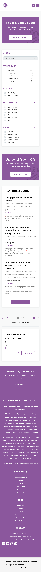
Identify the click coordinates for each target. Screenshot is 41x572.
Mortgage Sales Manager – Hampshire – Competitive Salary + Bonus (18, 230)
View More (28, 353)
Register (20, 506)
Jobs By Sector (20, 521)
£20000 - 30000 (13, 137)
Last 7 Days (12, 115)
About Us (20, 490)
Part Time (11, 76)
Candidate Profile (20, 478)
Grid (22, 318)
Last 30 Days (12, 118)
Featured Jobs (20, 515)
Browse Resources (20, 37)
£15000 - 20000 (13, 134)
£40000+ (11, 142)
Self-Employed (13, 78)
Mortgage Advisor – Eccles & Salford (19, 199)
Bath (9, 342)
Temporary (11, 81)
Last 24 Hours (12, 112)
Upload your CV (20, 174)
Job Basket (20, 487)
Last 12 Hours (12, 110)
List (38, 318)
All (9, 120)
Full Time (11, 71)
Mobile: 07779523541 (20, 534)
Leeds (21, 280)
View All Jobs (20, 302)
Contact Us (20, 384)
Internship (11, 73)
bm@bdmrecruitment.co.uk (20, 537)
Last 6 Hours (12, 107)
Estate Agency (13, 93)
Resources (20, 481)
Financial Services (14, 95)
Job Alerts (20, 484)
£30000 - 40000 (13, 140)
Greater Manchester (15, 210)
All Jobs (20, 512)
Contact (20, 493)
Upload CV (20, 509)
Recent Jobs (20, 518)
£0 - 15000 (12, 132)
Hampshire (11, 242)
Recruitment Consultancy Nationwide (20, 540)
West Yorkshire (13, 280)
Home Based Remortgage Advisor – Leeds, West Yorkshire (18, 265)
